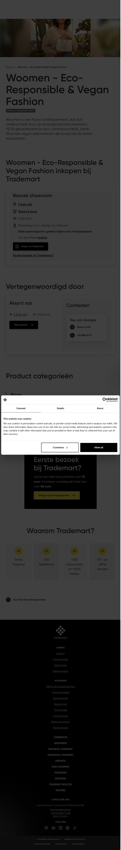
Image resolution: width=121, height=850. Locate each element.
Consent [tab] (21, 408)
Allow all (98, 447)
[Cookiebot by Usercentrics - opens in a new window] (105, 400)
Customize (58, 447)
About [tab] (100, 408)
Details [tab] (60, 408)
